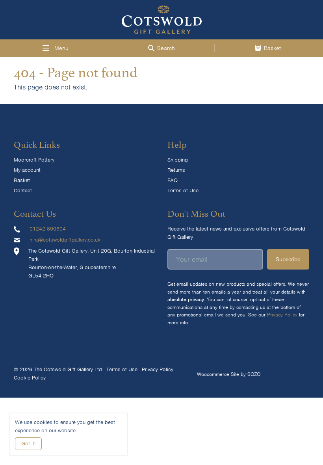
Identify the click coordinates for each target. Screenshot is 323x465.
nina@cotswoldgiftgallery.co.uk (65, 239)
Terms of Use (183, 190)
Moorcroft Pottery (34, 159)
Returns (176, 170)
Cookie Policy (30, 377)
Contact (23, 190)
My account (27, 170)
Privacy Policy (282, 314)
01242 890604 (48, 228)
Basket (22, 180)
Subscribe (288, 259)
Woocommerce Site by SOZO (228, 374)
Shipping (177, 159)
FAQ (172, 180)
